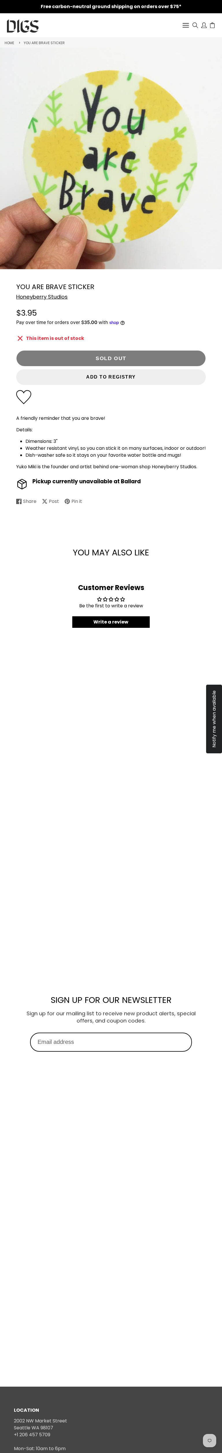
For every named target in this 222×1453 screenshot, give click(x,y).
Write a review (110, 622)
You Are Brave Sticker (44, 42)
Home (9, 42)
